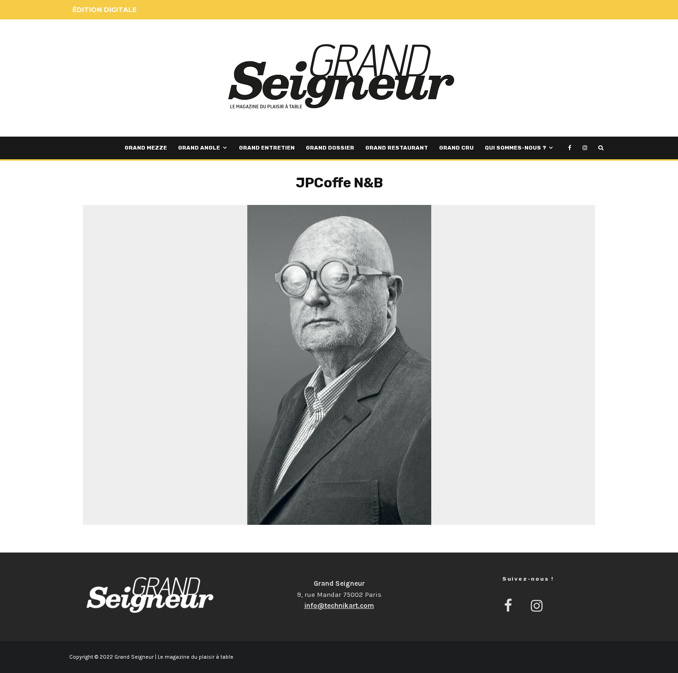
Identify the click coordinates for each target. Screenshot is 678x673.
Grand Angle (199, 147)
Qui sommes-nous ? (515, 147)
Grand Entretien (267, 147)
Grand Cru (456, 147)
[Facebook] (570, 148)
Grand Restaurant (396, 147)
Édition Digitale (104, 10)
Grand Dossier (330, 147)
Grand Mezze (146, 147)
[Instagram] (585, 148)
